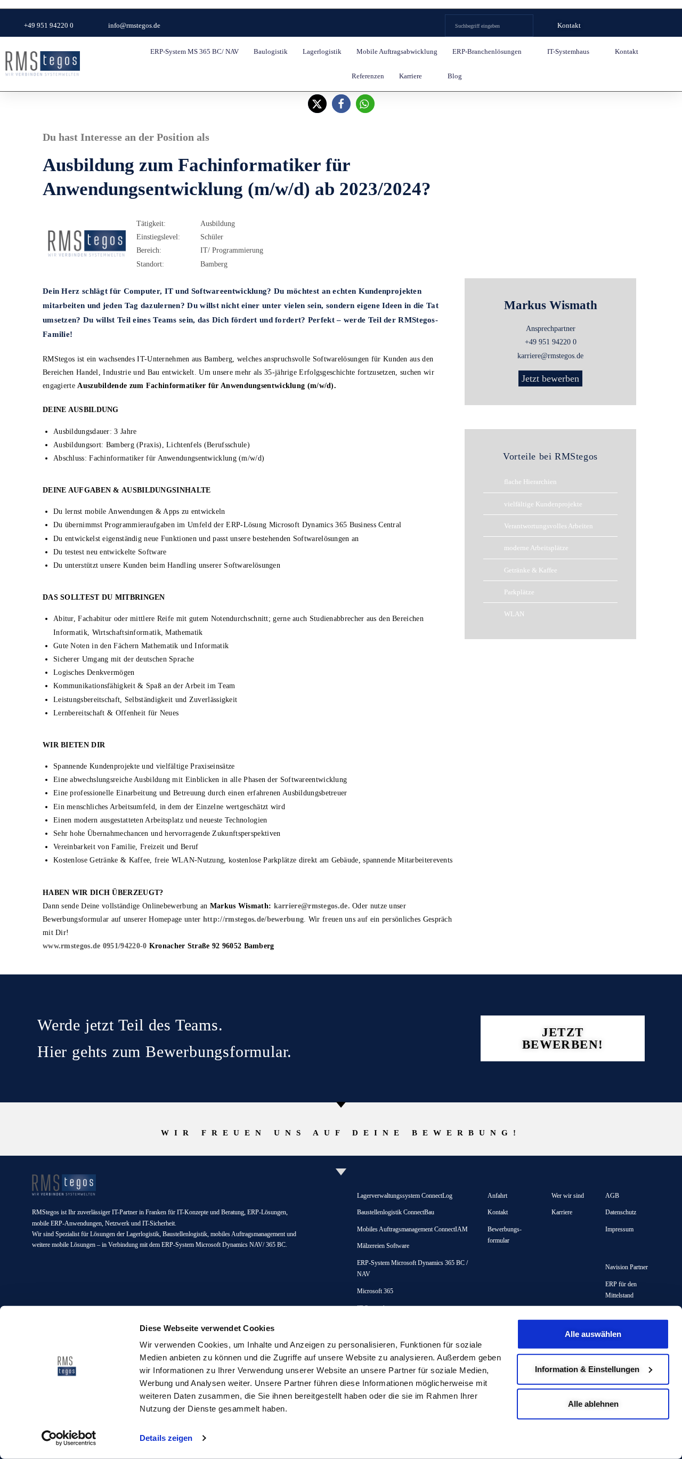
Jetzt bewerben (550, 378)
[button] (317, 103)
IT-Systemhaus (568, 51)
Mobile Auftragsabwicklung (396, 51)
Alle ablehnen (593, 1403)
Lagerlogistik (322, 51)
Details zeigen (166, 1437)
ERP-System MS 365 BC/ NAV (194, 51)
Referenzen (368, 76)
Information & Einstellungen (587, 1368)
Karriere (410, 76)
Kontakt (626, 51)
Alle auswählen (593, 1334)
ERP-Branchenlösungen (487, 51)
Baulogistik (271, 51)
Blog (455, 76)
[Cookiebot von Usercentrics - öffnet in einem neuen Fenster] (69, 1438)
